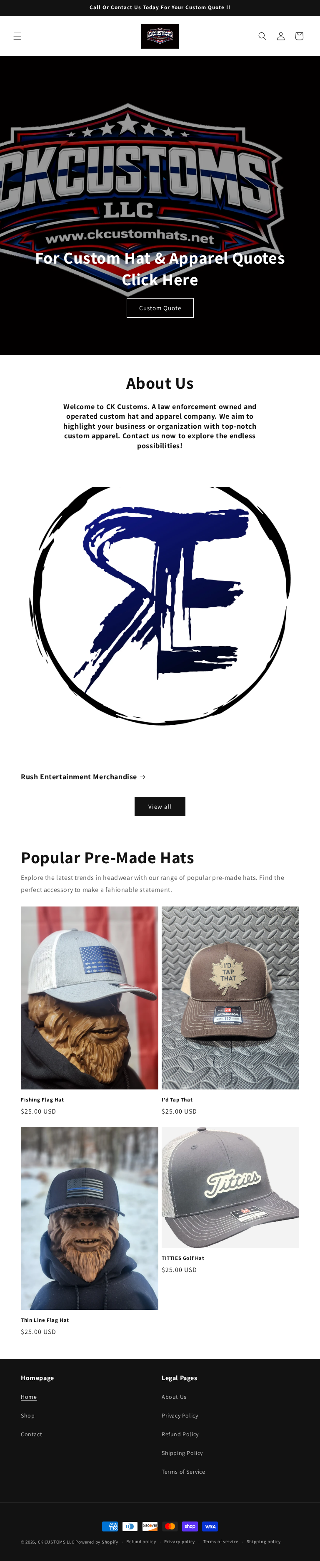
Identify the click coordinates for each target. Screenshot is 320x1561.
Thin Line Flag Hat (45, 1320)
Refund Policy (180, 1434)
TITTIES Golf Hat (183, 1258)
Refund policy (141, 1541)
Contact (31, 1434)
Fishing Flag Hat (42, 1100)
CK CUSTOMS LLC (56, 1542)
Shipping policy (264, 1541)
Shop (28, 1415)
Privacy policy (179, 1541)
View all (160, 806)
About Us (174, 1396)
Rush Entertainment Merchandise (79, 776)
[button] (17, 36)
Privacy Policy (180, 1415)
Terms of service (220, 1541)
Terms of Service (183, 1471)
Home (29, 1396)
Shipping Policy (182, 1453)
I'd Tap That (177, 1100)
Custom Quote (160, 308)
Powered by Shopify (96, 1542)
